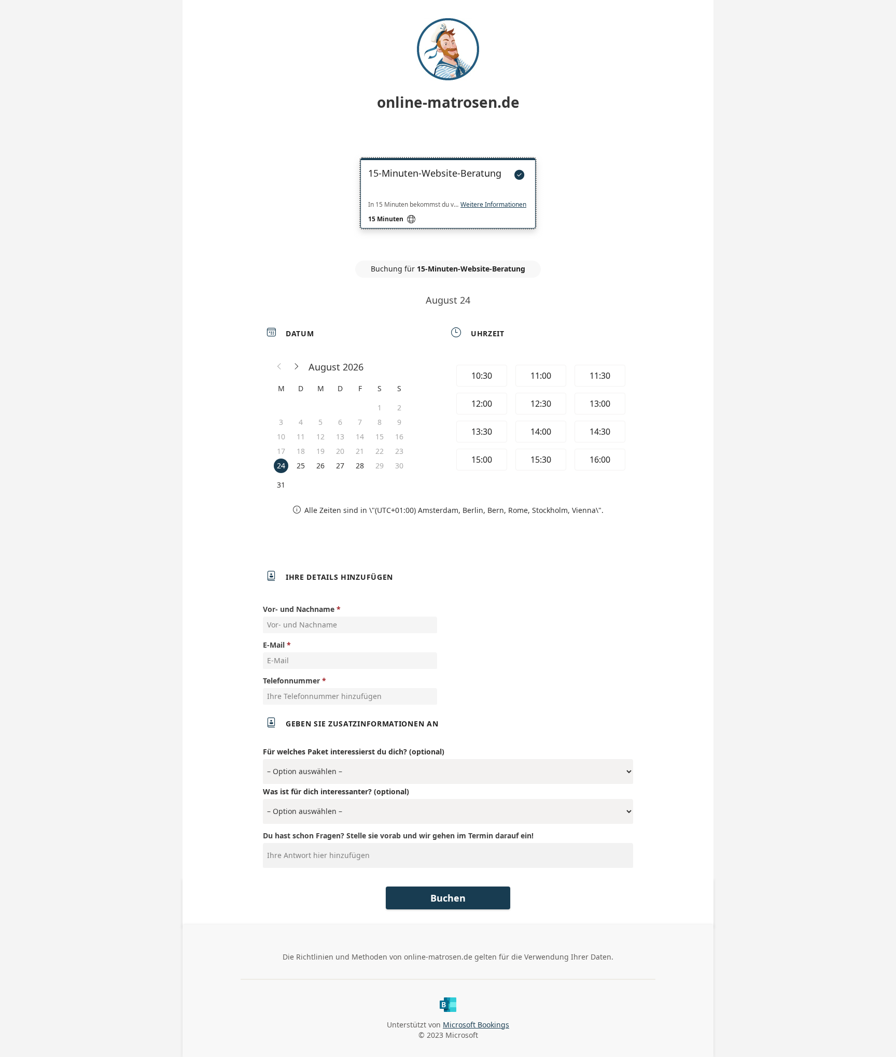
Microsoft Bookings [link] (476, 1025)
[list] (448, 202)
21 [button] (360, 451)
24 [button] (281, 465)
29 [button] (379, 465)
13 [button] (340, 436)
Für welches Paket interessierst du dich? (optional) (353, 751)
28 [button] (360, 465)
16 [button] (399, 436)
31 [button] (281, 485)
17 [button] (281, 451)
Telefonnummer (291, 680)
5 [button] (320, 422)
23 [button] (399, 451)
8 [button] (379, 422)
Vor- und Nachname (298, 609)
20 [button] (340, 451)
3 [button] (281, 422)
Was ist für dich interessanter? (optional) (336, 791)
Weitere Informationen (493, 204)
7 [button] (360, 422)
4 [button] (301, 422)
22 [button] (379, 451)
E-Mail (274, 645)
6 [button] (340, 422)
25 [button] (301, 465)
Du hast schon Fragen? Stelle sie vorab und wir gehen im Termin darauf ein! (398, 835)
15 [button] (379, 436)
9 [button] (399, 422)
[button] (279, 367)
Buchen (448, 898)
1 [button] (379, 407)
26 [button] (320, 465)
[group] (540, 419)
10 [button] (281, 436)
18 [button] (301, 451)
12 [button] (320, 436)
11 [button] (301, 436)
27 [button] (340, 465)
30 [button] (399, 465)
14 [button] (360, 436)
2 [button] (399, 407)
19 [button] (320, 451)
